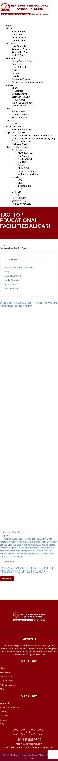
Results (15, 195)
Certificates (17, 150)
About (9, 28)
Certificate (17, 34)
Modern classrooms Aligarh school (17, 551)
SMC (20, 180)
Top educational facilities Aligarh (31, 553)
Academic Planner (21, 79)
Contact (10, 120)
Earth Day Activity (21, 97)
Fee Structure (19, 198)
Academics (17, 91)
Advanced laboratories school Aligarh (27, 539)
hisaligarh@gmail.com (31, 744)
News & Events (19, 67)
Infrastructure (19, 31)
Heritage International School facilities (36, 548)
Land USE (22, 162)
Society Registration (28, 171)
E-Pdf (2, 724)
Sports (15, 88)
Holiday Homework (21, 129)
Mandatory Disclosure (17, 147)
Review (15, 73)
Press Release (11, 288)
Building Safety (25, 159)
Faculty (15, 76)
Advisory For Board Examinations (28, 82)
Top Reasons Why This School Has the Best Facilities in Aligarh (28, 569)
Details (15, 177)
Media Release (19, 117)
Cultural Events (19, 94)
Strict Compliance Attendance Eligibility (32, 135)
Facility (15, 70)
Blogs (9, 109)
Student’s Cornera (15, 126)
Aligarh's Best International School (20, 267)
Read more (7, 579)
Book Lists (17, 64)
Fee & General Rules (22, 61)
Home (9, 25)
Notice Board (18, 111)
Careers (16, 123)
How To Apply (19, 46)
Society (22, 165)
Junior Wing (18, 55)
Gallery (9, 85)
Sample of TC (19, 201)
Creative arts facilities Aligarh (22, 545)
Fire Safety (23, 156)
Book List (16, 192)
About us (4, 668)
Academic (11, 58)
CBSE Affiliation (25, 153)
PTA (20, 189)
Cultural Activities (21, 114)
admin (9, 535)
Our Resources (19, 40)
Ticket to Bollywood (22, 103)
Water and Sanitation (28, 174)
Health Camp (18, 100)
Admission (11, 43)
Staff (20, 183)
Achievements (19, 37)
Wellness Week (20, 144)
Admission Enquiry (21, 49)
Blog (6, 272)
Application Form (20, 52)
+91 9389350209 (29, 739)
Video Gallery (19, 106)
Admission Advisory (21, 204)
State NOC (23, 168)
